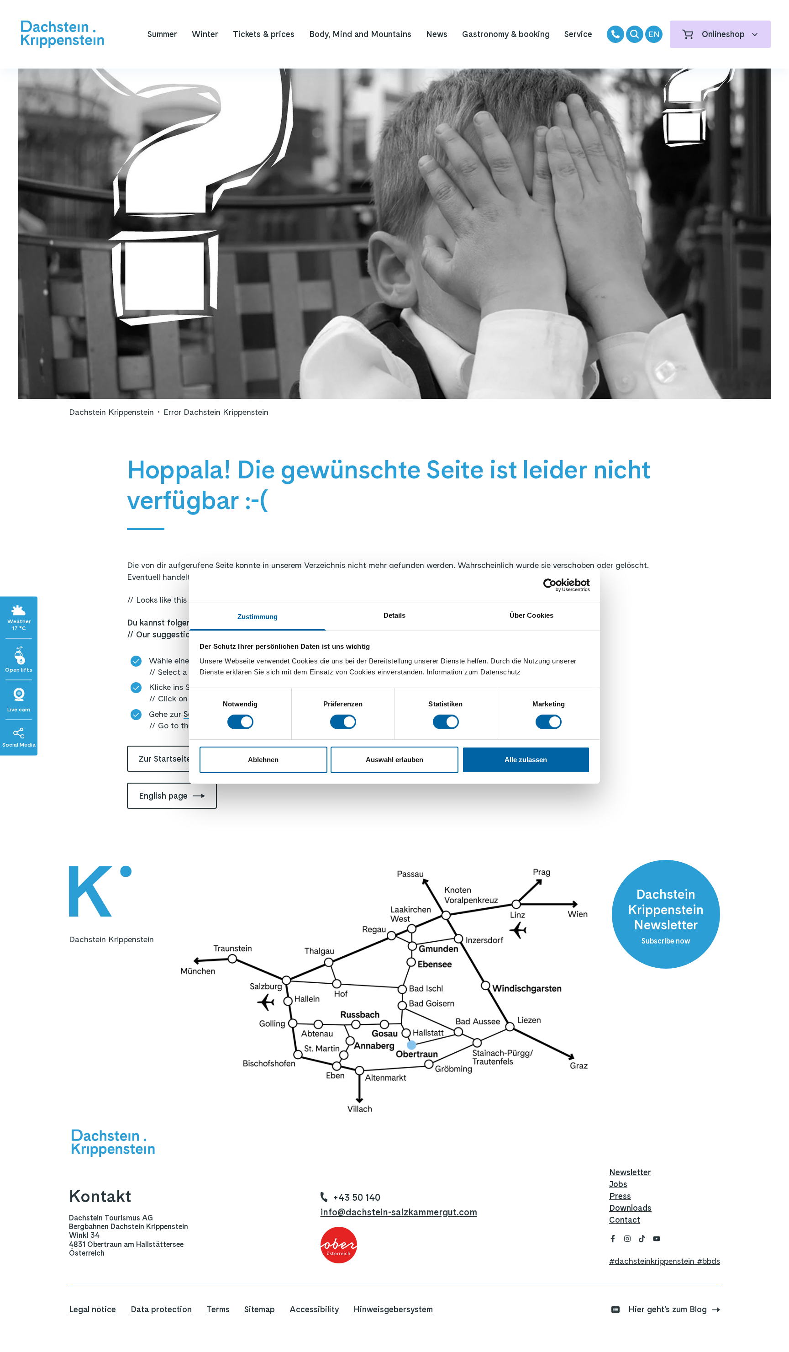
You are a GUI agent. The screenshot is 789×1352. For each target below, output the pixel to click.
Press (620, 1196)
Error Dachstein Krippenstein (215, 412)
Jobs (618, 1184)
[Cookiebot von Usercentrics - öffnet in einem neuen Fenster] (550, 585)
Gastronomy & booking (506, 34)
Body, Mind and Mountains (360, 34)
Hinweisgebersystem (393, 1309)
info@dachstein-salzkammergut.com (399, 1212)
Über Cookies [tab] (531, 615)
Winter (205, 34)
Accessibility (314, 1309)
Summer (162, 34)
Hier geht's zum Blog (667, 1309)
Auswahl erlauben (394, 759)
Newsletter (630, 1172)
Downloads (630, 1208)
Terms (218, 1309)
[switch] (343, 722)
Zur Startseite (165, 758)
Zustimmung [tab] (257, 616)
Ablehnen (263, 759)
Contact (624, 1220)
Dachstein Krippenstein (111, 412)
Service (578, 34)
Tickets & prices (264, 34)
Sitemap (259, 1309)
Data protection (161, 1309)
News (436, 34)
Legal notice (92, 1309)
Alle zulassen (526, 759)
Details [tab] (395, 615)
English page (163, 796)
